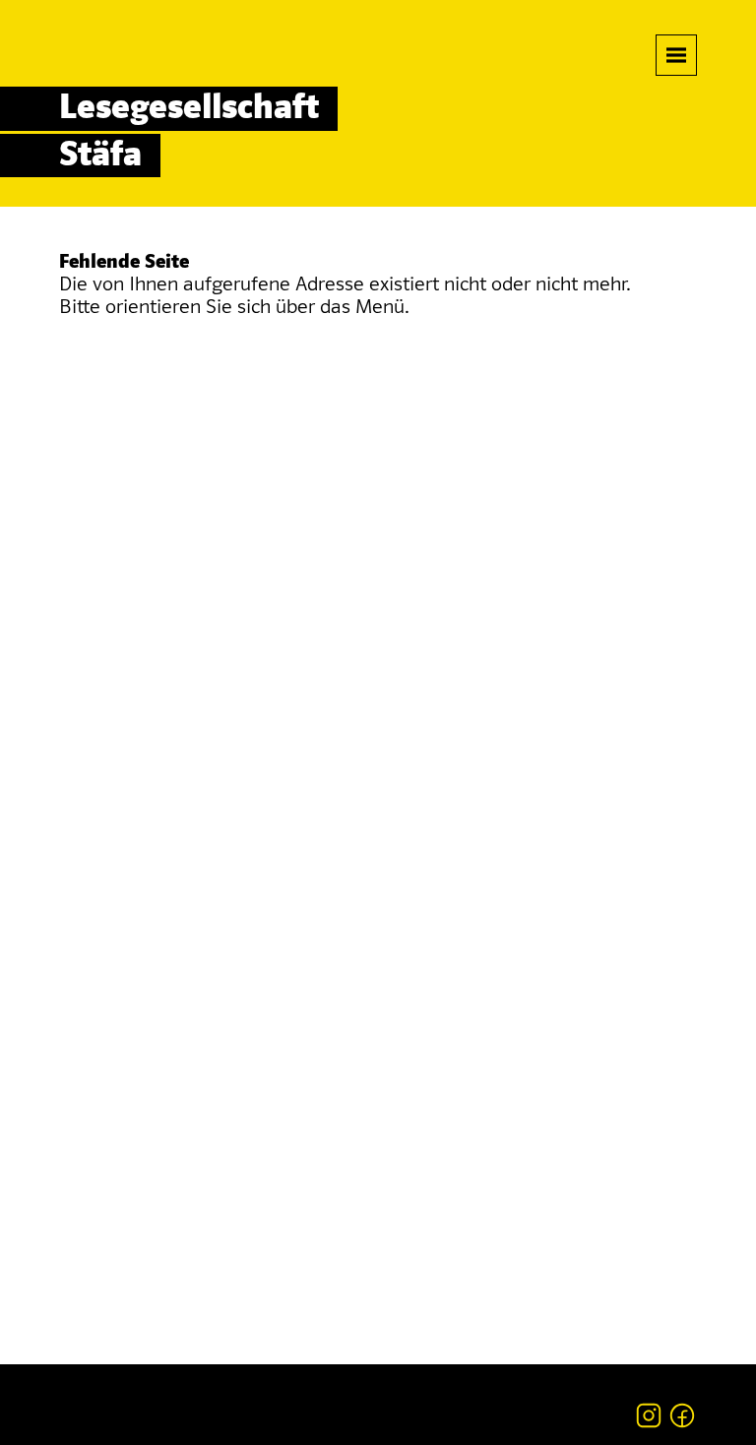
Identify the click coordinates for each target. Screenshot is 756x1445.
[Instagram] (648, 1415)
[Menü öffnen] (676, 55)
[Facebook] (682, 1415)
